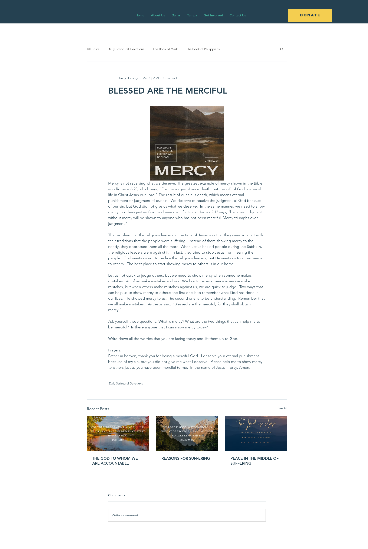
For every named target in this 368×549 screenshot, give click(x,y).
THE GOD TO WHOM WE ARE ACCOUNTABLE (115, 461)
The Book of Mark (165, 49)
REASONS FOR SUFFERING (185, 458)
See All (282, 408)
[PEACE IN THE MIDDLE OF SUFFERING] (256, 433)
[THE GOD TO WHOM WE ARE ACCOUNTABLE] (118, 433)
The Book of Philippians (203, 49)
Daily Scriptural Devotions (126, 49)
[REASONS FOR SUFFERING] (187, 433)
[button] (282, 49)
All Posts (93, 49)
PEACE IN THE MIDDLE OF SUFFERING (254, 461)
